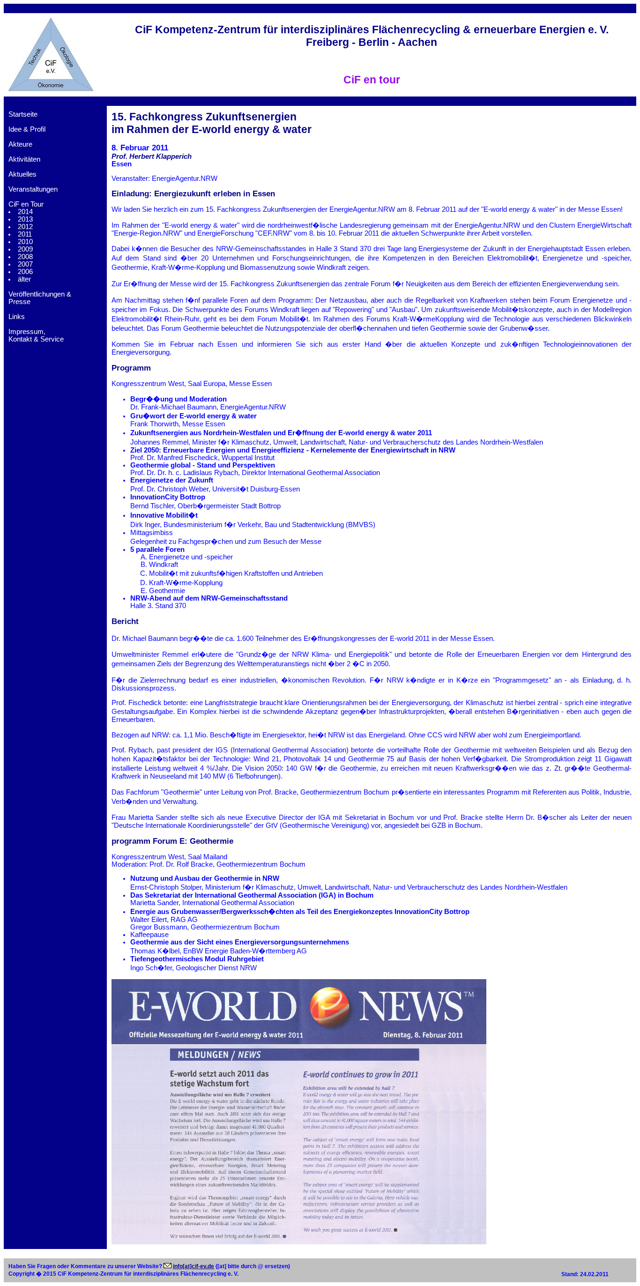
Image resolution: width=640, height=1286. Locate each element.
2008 (25, 256)
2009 (25, 249)
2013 (25, 219)
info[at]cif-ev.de (193, 1266)
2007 (25, 264)
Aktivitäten (24, 159)
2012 (25, 226)
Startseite (22, 114)
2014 (25, 212)
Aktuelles (22, 174)
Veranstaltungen (33, 189)
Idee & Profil (26, 129)
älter (24, 279)
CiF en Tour (26, 204)
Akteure (20, 144)
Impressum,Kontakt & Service (36, 335)
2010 (25, 241)
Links (16, 316)
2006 (25, 271)
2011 (25, 234)
